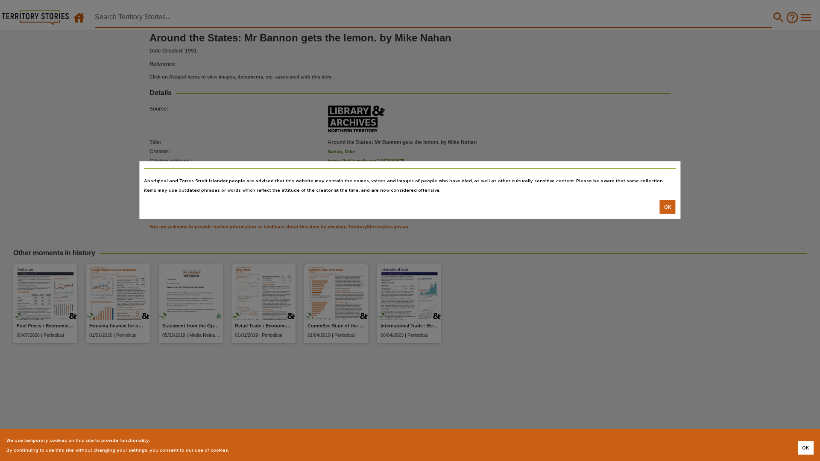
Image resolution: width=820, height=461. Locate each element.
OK (667, 207)
